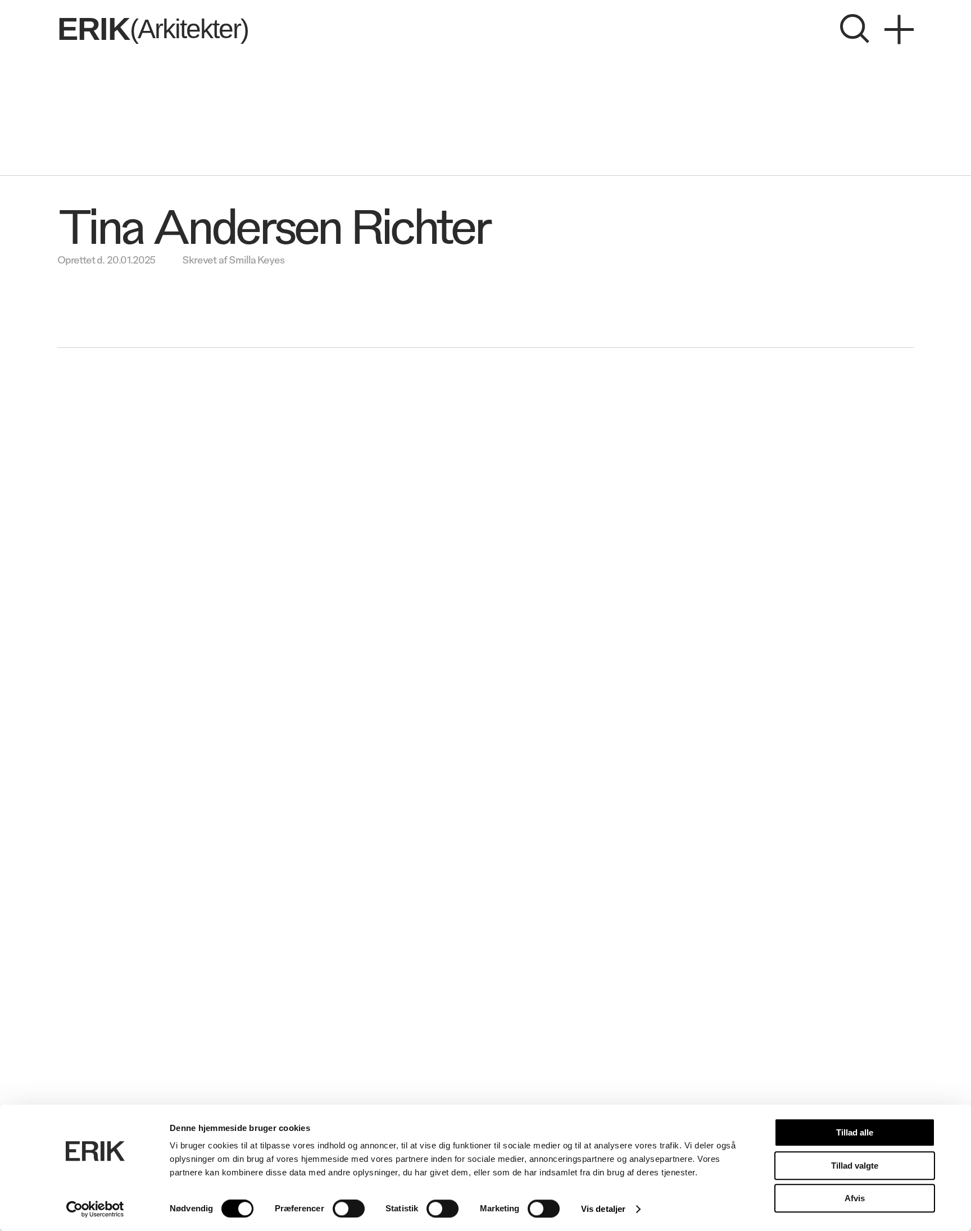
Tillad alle (854, 1132)
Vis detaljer (603, 1209)
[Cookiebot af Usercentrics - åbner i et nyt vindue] (95, 1209)
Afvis (855, 1198)
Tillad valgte (854, 1165)
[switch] (349, 1209)
